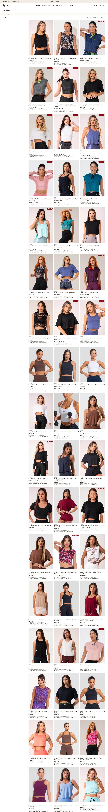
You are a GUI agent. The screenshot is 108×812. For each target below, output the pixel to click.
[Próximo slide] (51, 37)
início (4, 14)
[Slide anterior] (31, 37)
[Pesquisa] (94, 5)
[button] (96, 17)
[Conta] (100, 5)
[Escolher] (51, 53)
